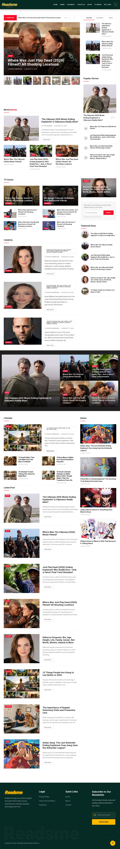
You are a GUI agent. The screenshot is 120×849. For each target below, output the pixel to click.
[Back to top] (112, 843)
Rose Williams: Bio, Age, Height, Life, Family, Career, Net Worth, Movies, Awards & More (59, 287)
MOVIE (89, 4)
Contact (68, 805)
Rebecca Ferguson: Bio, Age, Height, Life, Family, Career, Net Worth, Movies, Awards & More (103, 280)
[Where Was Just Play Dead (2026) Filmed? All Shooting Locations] (37, 80)
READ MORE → (51, 451)
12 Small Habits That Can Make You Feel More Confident (26, 460)
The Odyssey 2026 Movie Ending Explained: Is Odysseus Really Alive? (59, 120)
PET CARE (107, 4)
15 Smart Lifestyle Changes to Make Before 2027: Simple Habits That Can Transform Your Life (64, 476)
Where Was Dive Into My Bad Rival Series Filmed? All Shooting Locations (28, 224)
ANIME (62, 4)
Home (68, 797)
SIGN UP (108, 212)
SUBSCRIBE (103, 822)
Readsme (9, 4)
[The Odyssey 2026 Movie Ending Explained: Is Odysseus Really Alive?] (8, 80)
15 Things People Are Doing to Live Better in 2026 (58, 428)
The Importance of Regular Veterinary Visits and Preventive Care (59, 710)
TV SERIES (98, 4)
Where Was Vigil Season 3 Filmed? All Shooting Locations (27, 212)
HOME (55, 4)
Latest (111, 18)
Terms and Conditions (47, 801)
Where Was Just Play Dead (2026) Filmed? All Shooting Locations (67, 161)
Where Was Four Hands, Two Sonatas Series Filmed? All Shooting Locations (67, 212)
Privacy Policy (44, 797)
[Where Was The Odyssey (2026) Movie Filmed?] (17, 80)
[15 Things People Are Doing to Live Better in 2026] (56, 80)
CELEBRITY (71, 4)
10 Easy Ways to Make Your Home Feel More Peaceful (64, 460)
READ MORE (50, 274)
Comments (99, 18)
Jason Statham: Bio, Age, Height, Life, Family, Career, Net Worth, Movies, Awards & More (59, 322)
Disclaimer (43, 805)
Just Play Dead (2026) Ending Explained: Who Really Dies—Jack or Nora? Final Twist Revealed (107, 61)
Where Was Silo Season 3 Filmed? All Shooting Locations (66, 224)
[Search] (115, 4)
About (68, 801)
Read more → (47, 139)
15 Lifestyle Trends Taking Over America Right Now (26, 474)
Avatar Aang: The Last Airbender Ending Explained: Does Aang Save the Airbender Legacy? (96, 448)
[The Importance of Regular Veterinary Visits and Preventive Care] (66, 80)
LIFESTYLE (81, 4)
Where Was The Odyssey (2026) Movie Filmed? (107, 44)
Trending (89, 18)
